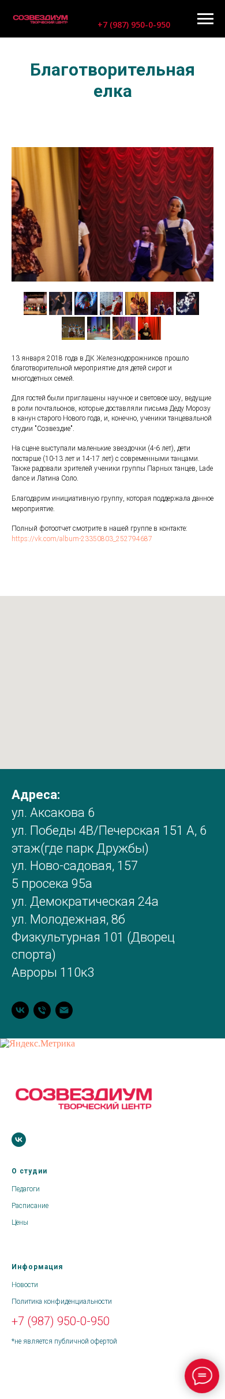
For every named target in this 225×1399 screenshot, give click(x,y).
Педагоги (26, 1189)
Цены (20, 1222)
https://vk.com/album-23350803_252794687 (82, 539)
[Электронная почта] (64, 1010)
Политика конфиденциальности (62, 1301)
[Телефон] (42, 1010)
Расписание (30, 1206)
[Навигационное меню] (205, 19)
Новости (25, 1285)
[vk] (20, 1010)
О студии (29, 1171)
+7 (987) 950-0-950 (61, 1321)
